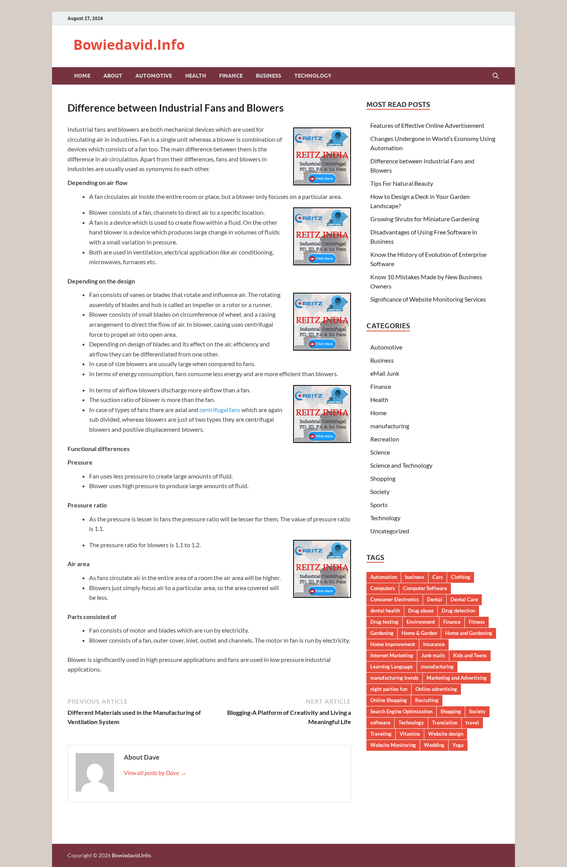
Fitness (477, 622)
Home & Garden (419, 633)
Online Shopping (388, 700)
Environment (421, 622)
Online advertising (436, 689)
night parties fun (388, 689)
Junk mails (433, 655)
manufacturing (389, 425)
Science (380, 452)
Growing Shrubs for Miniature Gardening (424, 218)
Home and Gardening (468, 633)
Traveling (381, 734)
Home (82, 76)
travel (472, 722)
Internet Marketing (391, 655)
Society (380, 491)
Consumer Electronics (394, 599)
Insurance (434, 644)
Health (195, 76)
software (380, 722)
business (414, 577)
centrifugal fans (219, 409)
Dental (434, 599)
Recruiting (427, 700)
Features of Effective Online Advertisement (427, 125)
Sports (379, 504)
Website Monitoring (393, 745)
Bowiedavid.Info (129, 44)
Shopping (382, 478)
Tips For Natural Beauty (401, 183)
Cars (437, 577)
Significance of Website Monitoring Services (428, 299)
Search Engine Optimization (401, 711)
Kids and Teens (470, 655)
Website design (445, 734)
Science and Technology (401, 465)
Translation (444, 722)
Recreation (384, 439)
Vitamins (410, 734)
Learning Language (391, 666)
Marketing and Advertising (457, 678)
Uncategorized (389, 530)
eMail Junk (384, 373)
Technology (312, 76)
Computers (382, 588)
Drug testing (384, 622)
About (112, 76)
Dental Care (464, 599)
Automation (383, 577)
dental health (385, 610)
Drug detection (458, 610)
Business (268, 76)
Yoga (458, 745)
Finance (231, 76)
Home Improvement (392, 644)
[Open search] (495, 76)
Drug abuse (421, 610)
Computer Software (425, 588)
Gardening (381, 633)
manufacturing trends (394, 678)
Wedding (434, 745)
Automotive (153, 76)
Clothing (460, 577)
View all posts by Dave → (155, 772)
